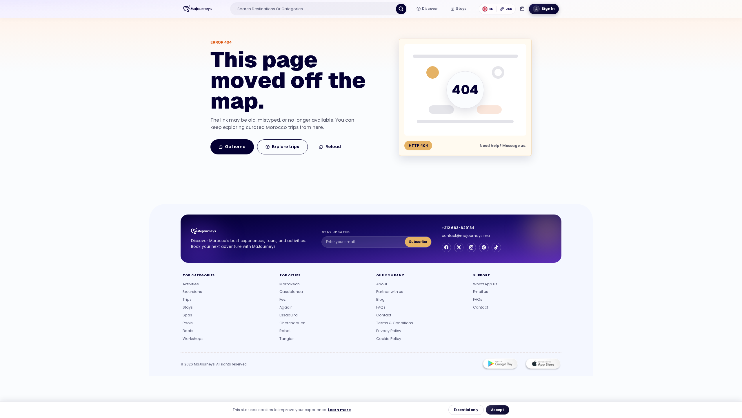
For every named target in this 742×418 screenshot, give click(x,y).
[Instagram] (471, 247)
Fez (282, 299)
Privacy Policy (388, 330)
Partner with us (389, 291)
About (381, 284)
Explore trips (285, 146)
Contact (383, 315)
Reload (333, 146)
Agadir (285, 307)
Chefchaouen (292, 322)
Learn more (339, 409)
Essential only (466, 410)
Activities (191, 284)
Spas (187, 315)
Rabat (285, 330)
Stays (188, 307)
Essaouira (288, 315)
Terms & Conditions (394, 322)
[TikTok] (496, 247)
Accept (497, 410)
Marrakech (289, 284)
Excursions (192, 291)
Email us (480, 291)
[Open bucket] (522, 8)
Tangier (286, 338)
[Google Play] (500, 364)
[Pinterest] (483, 247)
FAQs (380, 307)
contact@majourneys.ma (466, 235)
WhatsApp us (485, 284)
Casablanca (291, 291)
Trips (187, 299)
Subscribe (418, 241)
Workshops (193, 338)
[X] (458, 247)
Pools (188, 322)
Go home (235, 146)
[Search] (401, 9)
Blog (380, 299)
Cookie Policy (388, 338)
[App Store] (542, 364)
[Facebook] (446, 247)
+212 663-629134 (458, 227)
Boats (188, 330)
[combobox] (314, 9)
